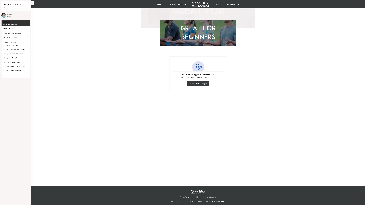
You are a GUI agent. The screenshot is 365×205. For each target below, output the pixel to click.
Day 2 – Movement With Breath (15, 49)
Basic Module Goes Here (10, 24)
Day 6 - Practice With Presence (15, 66)
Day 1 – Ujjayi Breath (12, 45)
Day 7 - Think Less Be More (14, 70)
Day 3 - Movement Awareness (15, 54)
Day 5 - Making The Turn (13, 62)
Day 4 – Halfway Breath (13, 58)
